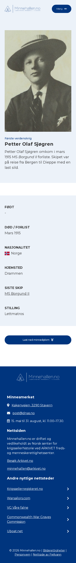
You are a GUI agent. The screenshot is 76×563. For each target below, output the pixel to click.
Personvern (22, 554)
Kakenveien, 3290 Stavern (32, 405)
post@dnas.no (23, 413)
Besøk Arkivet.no (20, 461)
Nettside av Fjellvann (47, 554)
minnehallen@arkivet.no (26, 468)
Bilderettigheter (54, 550)
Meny (60, 8)
